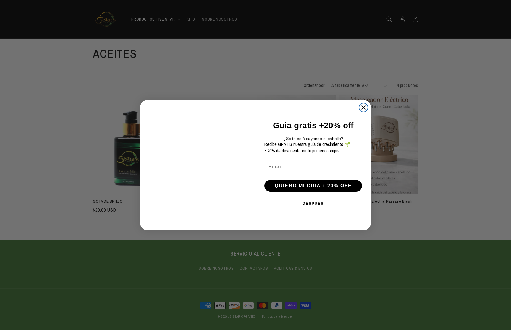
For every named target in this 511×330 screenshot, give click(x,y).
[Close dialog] (363, 107)
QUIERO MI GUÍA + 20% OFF (313, 185)
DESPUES (313, 203)
